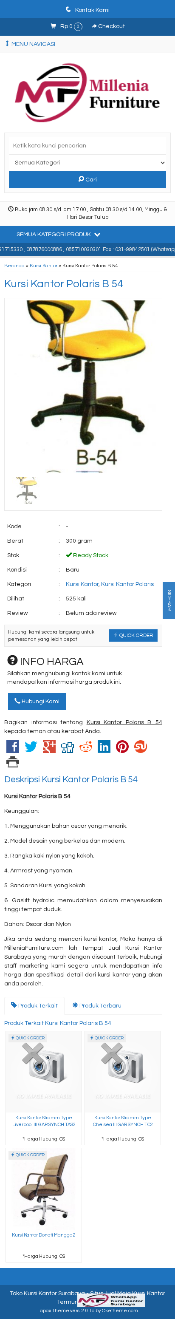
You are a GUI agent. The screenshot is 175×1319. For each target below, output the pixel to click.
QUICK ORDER (135, 635)
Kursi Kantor (43, 265)
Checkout (111, 26)
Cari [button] (90, 180)
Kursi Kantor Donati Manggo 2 (44, 1235)
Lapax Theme (53, 1310)
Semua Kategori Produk (54, 235)
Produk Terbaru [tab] (99, 1006)
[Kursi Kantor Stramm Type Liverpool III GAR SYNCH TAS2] (44, 1071)
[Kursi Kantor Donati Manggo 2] (44, 1188)
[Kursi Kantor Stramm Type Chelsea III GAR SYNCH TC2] (123, 1071)
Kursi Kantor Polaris (127, 584)
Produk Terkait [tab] (37, 1006)
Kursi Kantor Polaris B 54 (63, 283)
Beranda (14, 265)
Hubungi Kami (39, 702)
